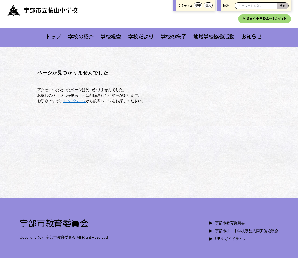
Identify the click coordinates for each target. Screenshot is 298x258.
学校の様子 (173, 36)
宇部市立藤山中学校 (50, 10)
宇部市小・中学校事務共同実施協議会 (246, 231)
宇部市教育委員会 (230, 223)
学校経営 (111, 36)
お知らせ (251, 36)
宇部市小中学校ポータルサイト (264, 18)
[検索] (282, 6)
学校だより (141, 36)
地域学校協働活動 (213, 36)
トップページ (74, 101)
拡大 (208, 5)
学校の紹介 (81, 36)
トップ (53, 36)
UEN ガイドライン (231, 239)
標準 (198, 5)
